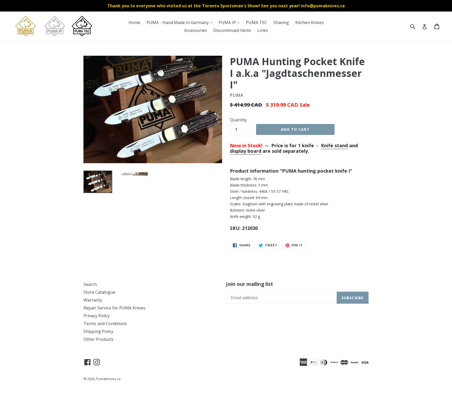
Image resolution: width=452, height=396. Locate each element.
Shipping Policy (98, 331)
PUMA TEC (256, 22)
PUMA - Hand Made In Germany (180, 22)
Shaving (281, 22)
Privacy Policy (96, 316)
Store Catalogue (99, 292)
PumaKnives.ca (108, 378)
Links (262, 30)
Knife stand (334, 145)
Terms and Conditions (105, 323)
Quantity (238, 120)
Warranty (92, 300)
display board (245, 151)
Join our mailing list (249, 284)
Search (90, 284)
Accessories (195, 30)
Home (134, 22)
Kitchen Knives (309, 22)
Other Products (98, 339)
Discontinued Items (232, 30)
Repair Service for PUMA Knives (114, 308)
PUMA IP (230, 22)
